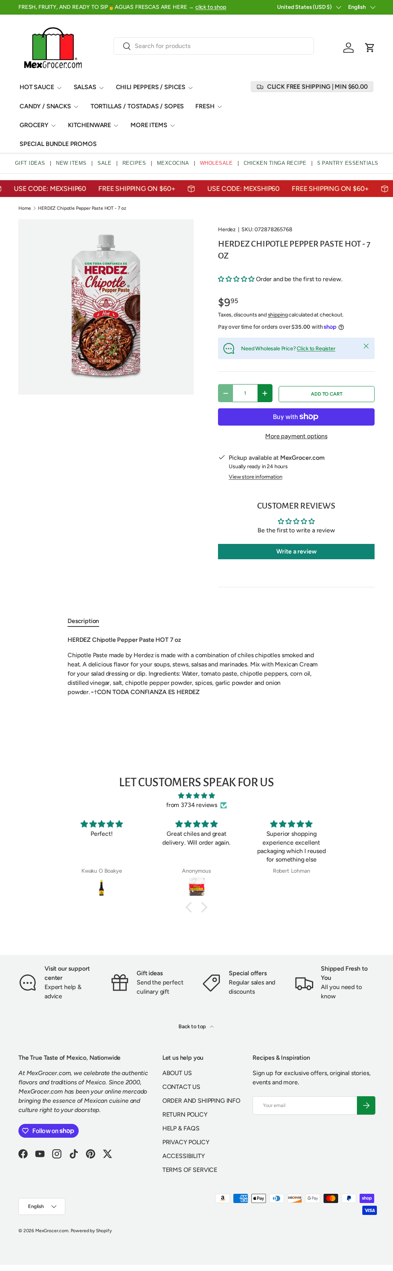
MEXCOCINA (173, 163)
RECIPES (134, 163)
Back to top (192, 1026)
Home (24, 208)
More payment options (296, 436)
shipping (278, 315)
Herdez (227, 229)
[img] (196, 795)
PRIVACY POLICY (186, 1142)
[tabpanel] (196, 666)
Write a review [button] (296, 551)
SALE (104, 163)
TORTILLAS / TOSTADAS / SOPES (137, 106)
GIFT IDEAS (30, 163)
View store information (255, 477)
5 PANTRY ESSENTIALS (347, 163)
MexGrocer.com (51, 1230)
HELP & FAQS (181, 1128)
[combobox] (214, 46)
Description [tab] (83, 621)
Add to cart (326, 394)
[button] (370, 47)
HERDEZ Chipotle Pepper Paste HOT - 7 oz (82, 208)
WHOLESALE (216, 163)
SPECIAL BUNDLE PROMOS (58, 143)
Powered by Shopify (91, 1230)
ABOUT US (177, 1073)
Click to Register (316, 348)
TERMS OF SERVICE (189, 1169)
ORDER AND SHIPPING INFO (201, 1100)
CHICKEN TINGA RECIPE (275, 163)
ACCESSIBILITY (183, 1156)
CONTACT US (181, 1086)
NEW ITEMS (71, 163)
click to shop (210, 6)
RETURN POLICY (185, 1114)
